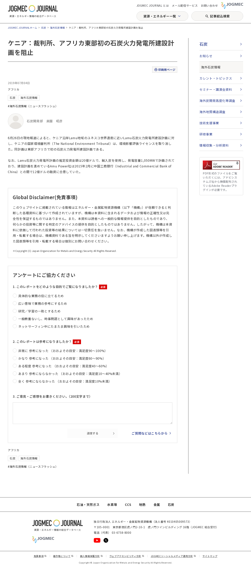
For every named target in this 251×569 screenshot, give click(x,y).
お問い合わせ (209, 5)
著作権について (63, 556)
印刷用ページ (166, 70)
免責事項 (40, 556)
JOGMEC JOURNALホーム (22, 27)
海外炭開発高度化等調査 (217, 100)
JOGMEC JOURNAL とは (152, 5)
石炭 (43, 27)
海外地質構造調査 (212, 111)
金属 (157, 504)
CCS (128, 504)
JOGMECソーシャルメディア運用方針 (173, 556)
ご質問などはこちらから (149, 433)
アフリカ (13, 89)
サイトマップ (210, 556)
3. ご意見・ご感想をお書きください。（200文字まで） (52, 396)
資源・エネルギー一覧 (159, 16)
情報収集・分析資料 (214, 145)
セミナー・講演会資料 (215, 89)
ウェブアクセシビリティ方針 (126, 556)
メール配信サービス (185, 5)
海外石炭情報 (57, 27)
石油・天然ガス (88, 504)
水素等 (112, 504)
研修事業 (206, 134)
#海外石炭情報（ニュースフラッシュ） (33, 106)
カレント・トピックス (215, 78)
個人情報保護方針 (91, 556)
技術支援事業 (209, 123)
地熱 (142, 504)
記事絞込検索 (220, 16)
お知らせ (206, 56)
